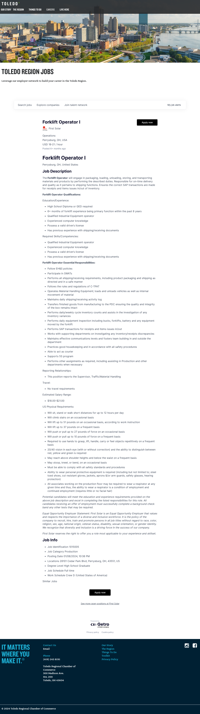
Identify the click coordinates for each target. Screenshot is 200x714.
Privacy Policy (110, 659)
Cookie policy (108, 632)
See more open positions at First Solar (100, 603)
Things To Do (35, 9)
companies (48, 104)
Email (46, 649)
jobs (25, 104)
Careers (50, 9)
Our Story (6, 9)
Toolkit (106, 656)
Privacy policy (93, 632)
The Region (18, 9)
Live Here (64, 9)
